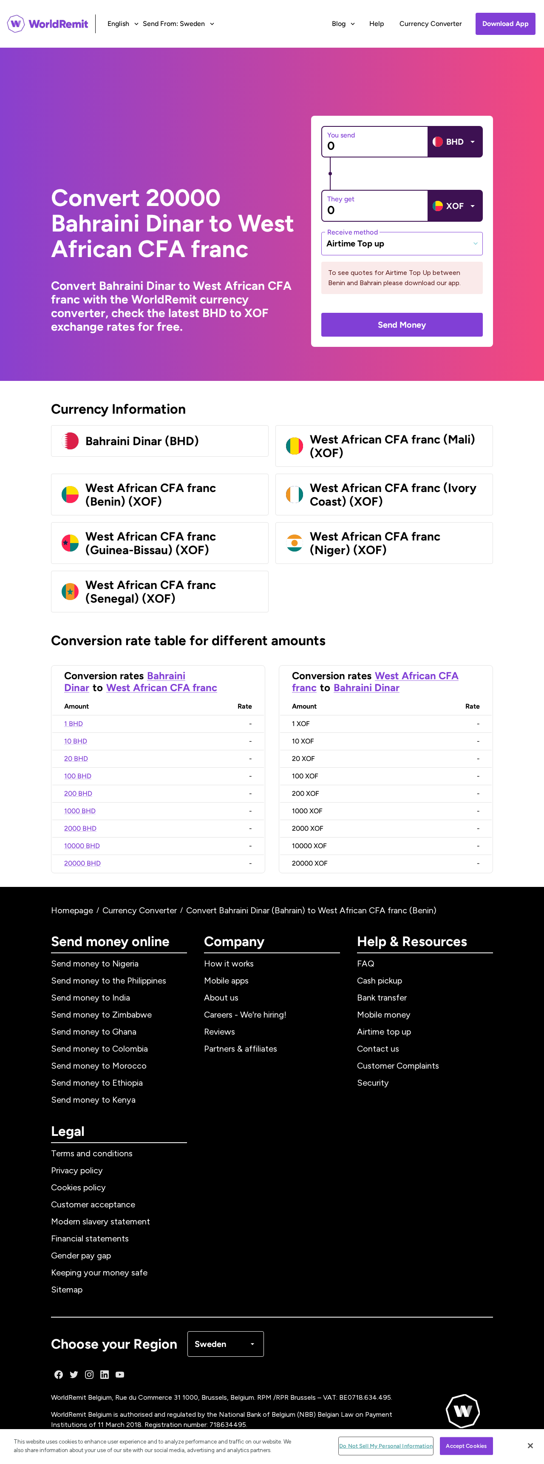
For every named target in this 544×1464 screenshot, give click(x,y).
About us (221, 997)
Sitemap (66, 1289)
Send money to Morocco (99, 1066)
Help (376, 24)
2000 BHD (80, 828)
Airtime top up (384, 1032)
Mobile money (384, 1014)
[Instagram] (89, 1374)
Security (373, 1083)
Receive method (352, 232)
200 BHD (78, 793)
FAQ (365, 963)
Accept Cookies (466, 1446)
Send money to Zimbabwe (101, 1014)
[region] (272, 1446)
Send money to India (90, 997)
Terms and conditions (92, 1153)
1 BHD (73, 724)
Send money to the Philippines (108, 980)
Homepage (72, 910)
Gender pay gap (81, 1255)
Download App (505, 24)
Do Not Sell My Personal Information (386, 1446)
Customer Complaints (398, 1066)
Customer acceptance (93, 1204)
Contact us (378, 1049)
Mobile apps (226, 980)
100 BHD (77, 776)
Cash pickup (379, 980)
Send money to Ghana (93, 1032)
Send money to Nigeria (95, 963)
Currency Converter (431, 24)
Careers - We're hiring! (245, 1014)
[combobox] (402, 243)
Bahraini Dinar (367, 687)
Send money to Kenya (93, 1100)
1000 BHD (80, 811)
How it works (229, 963)
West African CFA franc (161, 687)
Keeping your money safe (99, 1272)
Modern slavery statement (100, 1221)
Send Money (402, 325)
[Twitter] (74, 1374)
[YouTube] (120, 1374)
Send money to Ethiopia (97, 1083)
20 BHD (76, 759)
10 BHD (75, 741)
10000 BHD (82, 846)
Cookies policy (78, 1187)
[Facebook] (58, 1374)
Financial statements (90, 1238)
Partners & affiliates (240, 1049)
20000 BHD (82, 863)
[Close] (530, 1445)
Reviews (219, 1032)
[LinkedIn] (104, 1374)
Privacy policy (77, 1170)
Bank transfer (382, 997)
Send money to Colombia (99, 1049)
